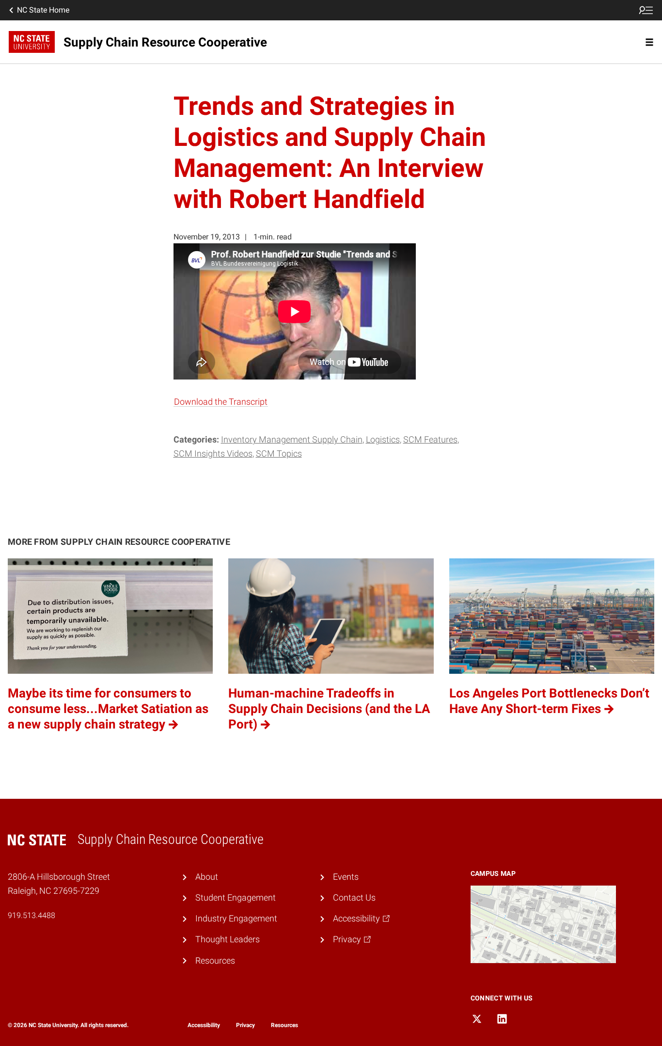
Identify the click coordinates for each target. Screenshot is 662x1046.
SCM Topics (279, 454)
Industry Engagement (236, 918)
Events (346, 877)
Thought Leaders (227, 939)
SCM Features (430, 439)
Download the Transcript (221, 402)
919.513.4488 (31, 915)
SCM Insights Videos (212, 454)
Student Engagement (235, 898)
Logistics (383, 439)
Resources (215, 961)
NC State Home (43, 10)
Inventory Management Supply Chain (292, 439)
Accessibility (204, 1025)
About (206, 877)
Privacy (245, 1025)
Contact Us (354, 898)
